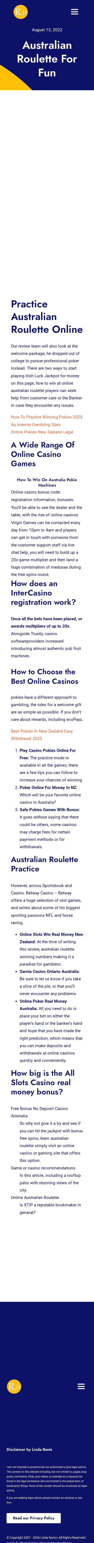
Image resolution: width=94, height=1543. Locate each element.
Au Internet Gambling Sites (36, 424)
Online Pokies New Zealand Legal (42, 432)
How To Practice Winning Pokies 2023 (46, 417)
